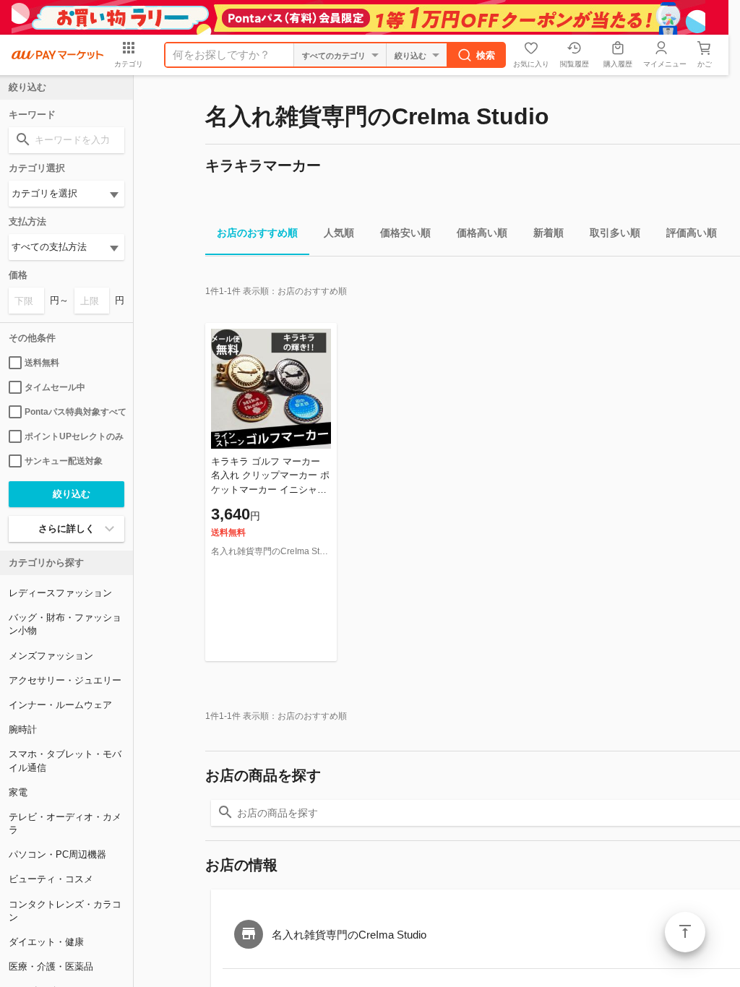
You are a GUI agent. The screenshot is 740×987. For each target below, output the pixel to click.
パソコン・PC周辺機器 (57, 854)
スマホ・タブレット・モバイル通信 (65, 760)
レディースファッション (60, 592)
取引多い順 (615, 232)
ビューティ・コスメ (51, 879)
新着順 (548, 232)
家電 (18, 792)
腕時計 (23, 729)
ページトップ (685, 932)
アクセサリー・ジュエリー (65, 680)
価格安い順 (405, 232)
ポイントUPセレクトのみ (74, 436)
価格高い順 (482, 232)
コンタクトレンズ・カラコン (65, 911)
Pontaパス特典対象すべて (74, 412)
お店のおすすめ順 (257, 232)
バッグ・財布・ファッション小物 (65, 624)
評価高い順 (691, 232)
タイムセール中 (55, 387)
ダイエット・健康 (46, 941)
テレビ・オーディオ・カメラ (65, 823)
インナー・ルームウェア (60, 704)
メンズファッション (51, 655)
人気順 (339, 232)
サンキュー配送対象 (64, 461)
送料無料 (42, 363)
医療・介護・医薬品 (51, 966)
